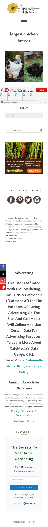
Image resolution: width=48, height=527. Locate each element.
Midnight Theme (25, 522)
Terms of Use (10, 242)
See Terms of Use (24, 421)
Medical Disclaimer (13, 239)
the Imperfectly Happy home (24, 13)
